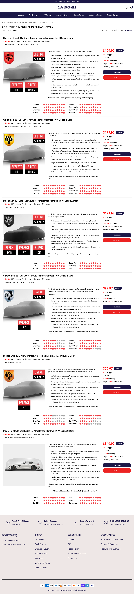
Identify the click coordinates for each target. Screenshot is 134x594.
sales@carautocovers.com (16, 544)
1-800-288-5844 (13, 540)
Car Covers (20, 15)
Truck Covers (33, 15)
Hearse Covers (79, 15)
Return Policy (73, 549)
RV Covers (47, 15)
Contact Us (72, 558)
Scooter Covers (112, 15)
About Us (71, 539)
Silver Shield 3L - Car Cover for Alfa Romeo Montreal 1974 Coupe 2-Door (38, 275)
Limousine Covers (62, 15)
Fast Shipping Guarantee (111, 549)
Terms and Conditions (77, 553)
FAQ (69, 544)
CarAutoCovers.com (9, 22)
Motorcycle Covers (95, 15)
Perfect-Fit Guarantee (110, 544)
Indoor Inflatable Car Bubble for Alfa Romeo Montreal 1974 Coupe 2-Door (38, 431)
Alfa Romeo (33, 22)
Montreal (43, 22)
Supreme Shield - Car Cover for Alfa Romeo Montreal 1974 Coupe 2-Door (38, 38)
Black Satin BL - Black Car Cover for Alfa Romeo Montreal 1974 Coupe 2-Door (40, 200)
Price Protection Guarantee (112, 539)
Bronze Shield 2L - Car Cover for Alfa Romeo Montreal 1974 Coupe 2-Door (39, 356)
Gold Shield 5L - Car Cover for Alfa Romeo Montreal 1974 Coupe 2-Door (37, 120)
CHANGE (128, 30)
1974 (51, 22)
